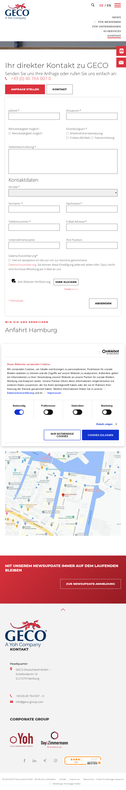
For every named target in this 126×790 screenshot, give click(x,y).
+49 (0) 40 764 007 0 (31, 78)
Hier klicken (66, 282)
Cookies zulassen (100, 435)
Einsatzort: (73, 110)
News (116, 17)
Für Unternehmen (106, 26)
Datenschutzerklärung (23, 256)
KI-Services (112, 31)
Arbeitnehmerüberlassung (86, 133)
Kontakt (114, 35)
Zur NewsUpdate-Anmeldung (90, 583)
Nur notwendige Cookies (62, 435)
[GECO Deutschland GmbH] (17, 11)
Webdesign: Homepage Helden (67, 783)
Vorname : (16, 203)
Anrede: (14, 187)
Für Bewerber (109, 22)
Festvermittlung (104, 138)
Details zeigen (104, 424)
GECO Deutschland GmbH (32, 669)
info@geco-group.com (29, 702)
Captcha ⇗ (71, 289)
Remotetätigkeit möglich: (24, 129)
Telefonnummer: (20, 221)
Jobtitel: (14, 110)
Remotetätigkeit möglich (26, 133)
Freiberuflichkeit (79, 138)
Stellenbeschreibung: (22, 147)
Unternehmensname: (22, 240)
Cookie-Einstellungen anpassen (110, 779)
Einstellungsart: (76, 129)
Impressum (54, 392)
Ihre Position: (74, 240)
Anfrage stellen (25, 89)
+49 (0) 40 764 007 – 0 (30, 696)
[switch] (48, 412)
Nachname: (74, 203)
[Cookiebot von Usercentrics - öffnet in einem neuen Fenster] (104, 352)
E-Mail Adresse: (76, 221)
